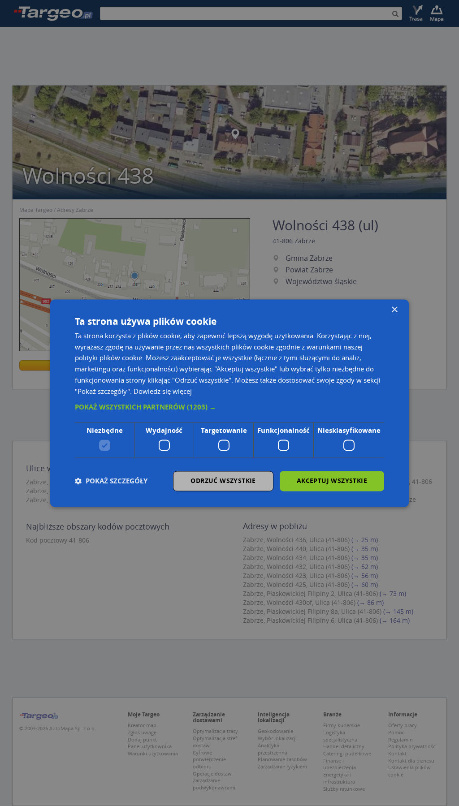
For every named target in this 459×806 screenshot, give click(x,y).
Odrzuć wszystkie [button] (223, 480)
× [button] (394, 309)
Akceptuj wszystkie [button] (332, 480)
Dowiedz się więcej (163, 391)
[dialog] (229, 403)
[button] (229, 408)
